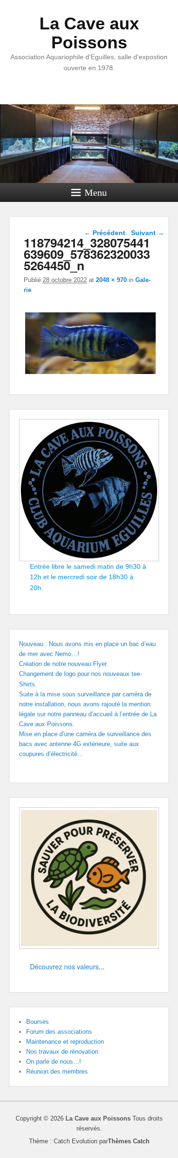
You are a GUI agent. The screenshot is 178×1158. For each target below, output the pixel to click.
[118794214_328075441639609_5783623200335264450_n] (90, 374)
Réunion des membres (57, 1071)
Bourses (37, 1021)
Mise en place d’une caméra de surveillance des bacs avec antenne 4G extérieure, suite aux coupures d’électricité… (85, 743)
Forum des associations (59, 1031)
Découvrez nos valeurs (64, 966)
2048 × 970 (111, 279)
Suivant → (147, 233)
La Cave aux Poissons (89, 33)
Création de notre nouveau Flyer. (63, 663)
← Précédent (104, 233)
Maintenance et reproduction (65, 1041)
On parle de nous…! (53, 1061)
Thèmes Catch (129, 1141)
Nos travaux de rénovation (62, 1051)
